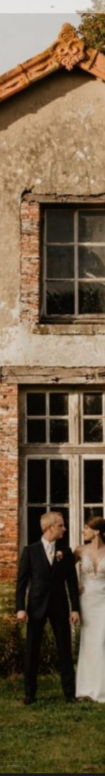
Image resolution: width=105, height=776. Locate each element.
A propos (38, 6)
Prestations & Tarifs (63, 6)
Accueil (30, 6)
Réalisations (76, 6)
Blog (45, 6)
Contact (86, 6)
